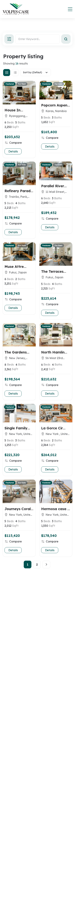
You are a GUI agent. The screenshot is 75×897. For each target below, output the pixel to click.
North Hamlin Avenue (53, 352)
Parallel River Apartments (52, 186)
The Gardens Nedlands (16, 352)
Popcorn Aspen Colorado (54, 105)
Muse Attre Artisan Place (16, 266)
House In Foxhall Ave (15, 110)
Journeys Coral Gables (18, 509)
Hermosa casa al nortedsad (55, 509)
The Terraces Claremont (52, 271)
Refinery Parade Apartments (19, 191)
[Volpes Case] (16, 9)
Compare (15, 142)
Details (13, 151)
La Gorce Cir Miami (52, 428)
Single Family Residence (16, 428)
